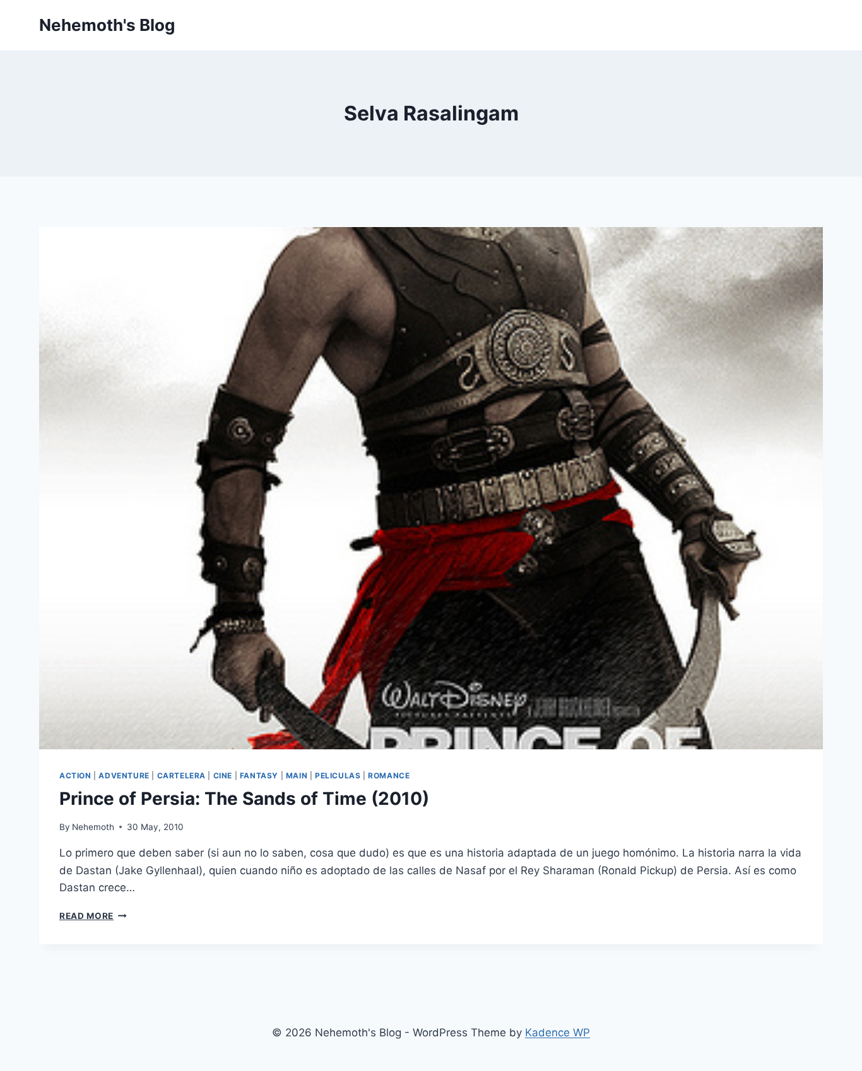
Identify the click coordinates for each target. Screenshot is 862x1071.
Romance (389, 775)
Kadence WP (557, 1032)
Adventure (123, 775)
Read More (93, 916)
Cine (222, 775)
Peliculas (337, 775)
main (296, 775)
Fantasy (259, 775)
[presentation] (431, 488)
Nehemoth (93, 827)
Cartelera (181, 775)
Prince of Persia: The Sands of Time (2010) (244, 798)
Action (75, 775)
